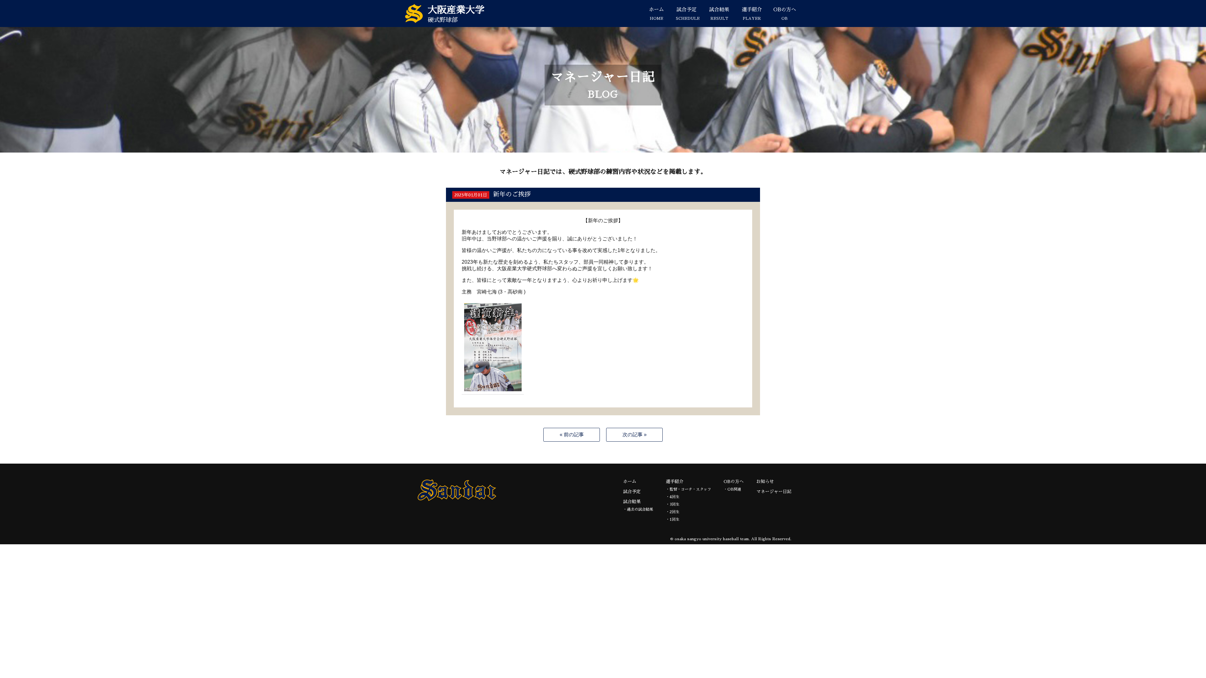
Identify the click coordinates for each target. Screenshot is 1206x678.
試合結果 (719, 13)
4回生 (674, 497)
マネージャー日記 (773, 491)
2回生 (674, 512)
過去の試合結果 (640, 509)
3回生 (674, 504)
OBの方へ (784, 13)
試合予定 (688, 13)
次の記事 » (634, 434)
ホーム (656, 13)
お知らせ (765, 481)
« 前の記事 (572, 434)
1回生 (674, 519)
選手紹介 (752, 13)
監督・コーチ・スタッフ (690, 489)
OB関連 (734, 489)
